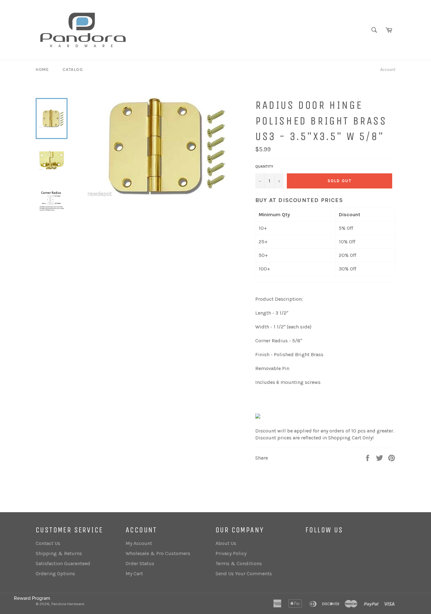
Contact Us (48, 543)
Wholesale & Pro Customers (158, 553)
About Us (226, 543)
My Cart (134, 573)
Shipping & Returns (59, 553)
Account (387, 69)
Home (42, 69)
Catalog (72, 69)
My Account (139, 543)
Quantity (264, 166)
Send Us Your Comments (244, 573)
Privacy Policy (231, 553)
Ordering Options (55, 573)
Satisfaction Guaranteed (63, 563)
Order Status (140, 563)
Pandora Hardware (67, 603)
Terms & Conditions (239, 563)
